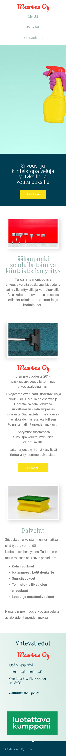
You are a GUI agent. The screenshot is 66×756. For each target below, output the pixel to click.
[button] (33, 16)
